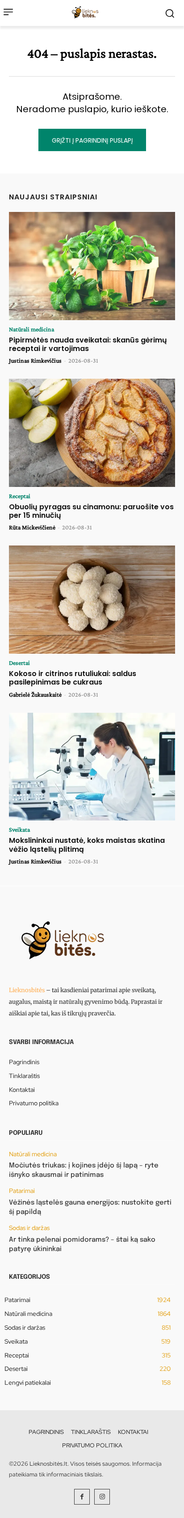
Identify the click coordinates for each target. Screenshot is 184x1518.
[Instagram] (102, 1497)
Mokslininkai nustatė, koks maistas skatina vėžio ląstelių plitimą (87, 844)
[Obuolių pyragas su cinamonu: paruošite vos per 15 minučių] (92, 433)
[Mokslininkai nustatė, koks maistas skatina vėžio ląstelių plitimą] (92, 767)
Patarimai (22, 1191)
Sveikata (19, 829)
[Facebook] (82, 1497)
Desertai (19, 663)
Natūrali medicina (31, 329)
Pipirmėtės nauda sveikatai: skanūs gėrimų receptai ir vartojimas (88, 344)
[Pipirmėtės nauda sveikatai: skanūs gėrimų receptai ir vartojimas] (92, 266)
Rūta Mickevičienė (32, 527)
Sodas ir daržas (29, 1228)
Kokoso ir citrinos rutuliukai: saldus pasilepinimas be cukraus (72, 677)
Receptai (19, 496)
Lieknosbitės (27, 990)
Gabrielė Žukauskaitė (35, 694)
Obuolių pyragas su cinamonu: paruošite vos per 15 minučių (91, 511)
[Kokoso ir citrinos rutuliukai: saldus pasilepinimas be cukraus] (92, 599)
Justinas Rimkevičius (35, 360)
